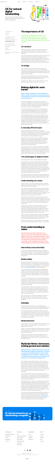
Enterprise (30, 436)
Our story (42, 434)
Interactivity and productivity (10, 45)
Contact (41, 441)
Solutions (24, 1)
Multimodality (7, 46)
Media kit (42, 437)
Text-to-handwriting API (21, 436)
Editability (6, 48)
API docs (7, 441)
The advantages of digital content (11, 39)
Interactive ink (8, 436)
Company (37, 1)
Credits (30, 454)
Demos (6, 437)
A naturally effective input (9, 38)
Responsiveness (8, 49)
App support (19, 442)
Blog (41, 439)
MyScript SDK (44, 395)
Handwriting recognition (9, 434)
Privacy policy (24, 454)
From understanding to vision (10, 43)
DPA (37, 454)
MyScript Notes (31, 267)
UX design (7, 34)
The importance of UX (9, 31)
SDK (18, 434)
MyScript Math (20, 439)
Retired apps (19, 444)
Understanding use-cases (10, 41)
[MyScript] (5, 2)
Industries (30, 1)
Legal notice (19, 454)
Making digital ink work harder (10, 36)
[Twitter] (25, 450)
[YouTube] (30, 450)
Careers (41, 436)
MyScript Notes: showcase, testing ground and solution (12, 53)
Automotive (31, 439)
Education (30, 437)
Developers (7, 439)
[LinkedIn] (27, 450)
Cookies (34, 454)
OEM (30, 434)
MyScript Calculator (20, 441)
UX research (7, 32)
